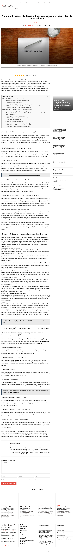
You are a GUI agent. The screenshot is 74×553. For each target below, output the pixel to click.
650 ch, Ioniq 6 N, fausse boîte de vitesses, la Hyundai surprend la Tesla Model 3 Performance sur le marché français (46, 537)
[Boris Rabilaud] (4, 448)
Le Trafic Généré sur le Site (14, 119)
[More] (59, 69)
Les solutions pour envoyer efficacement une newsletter (45, 507)
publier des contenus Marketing (8, 530)
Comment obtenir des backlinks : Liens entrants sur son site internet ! (63, 508)
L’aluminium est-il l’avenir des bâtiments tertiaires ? (63, 529)
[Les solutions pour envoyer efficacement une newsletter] (46, 498)
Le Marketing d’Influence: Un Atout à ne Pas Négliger (20, 124)
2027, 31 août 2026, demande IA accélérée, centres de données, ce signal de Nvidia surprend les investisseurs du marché (62, 104)
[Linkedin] (5, 545)
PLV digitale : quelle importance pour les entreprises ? (25, 508)
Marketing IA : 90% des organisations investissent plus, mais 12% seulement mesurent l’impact (58, 187)
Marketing (37, 23)
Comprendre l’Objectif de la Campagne (17, 116)
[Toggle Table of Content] (47, 97)
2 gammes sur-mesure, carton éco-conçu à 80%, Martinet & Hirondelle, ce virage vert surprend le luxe (59, 163)
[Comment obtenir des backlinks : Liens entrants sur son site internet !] (65, 498)
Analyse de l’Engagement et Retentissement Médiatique (21, 104)
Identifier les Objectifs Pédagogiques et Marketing (17, 100)
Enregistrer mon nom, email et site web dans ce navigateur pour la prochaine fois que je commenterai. (24, 479)
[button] (64, 5)
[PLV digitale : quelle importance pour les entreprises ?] (27, 498)
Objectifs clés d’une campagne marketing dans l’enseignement (17, 109)
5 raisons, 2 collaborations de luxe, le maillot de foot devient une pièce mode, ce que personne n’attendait (59, 171)
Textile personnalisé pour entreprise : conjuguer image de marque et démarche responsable (59, 155)
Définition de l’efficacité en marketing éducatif (13, 98)
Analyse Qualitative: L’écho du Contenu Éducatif (19, 126)
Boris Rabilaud (29, 25)
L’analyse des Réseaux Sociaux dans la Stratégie (19, 123)
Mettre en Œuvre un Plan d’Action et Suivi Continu (19, 107)
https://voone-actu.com (14, 445)
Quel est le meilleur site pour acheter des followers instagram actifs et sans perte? (64, 534)
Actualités (23, 505)
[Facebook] (2, 545)
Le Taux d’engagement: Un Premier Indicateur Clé (19, 117)
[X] (9, 545)
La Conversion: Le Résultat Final (15, 121)
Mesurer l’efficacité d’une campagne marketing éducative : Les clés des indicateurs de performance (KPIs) (25, 113)
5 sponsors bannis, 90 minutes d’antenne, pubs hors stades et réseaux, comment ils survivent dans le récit (59, 131)
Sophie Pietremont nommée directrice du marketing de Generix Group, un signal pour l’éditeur (59, 147)
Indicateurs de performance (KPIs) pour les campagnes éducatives (18, 111)
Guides (58, 505)
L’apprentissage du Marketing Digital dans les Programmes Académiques (25, 105)
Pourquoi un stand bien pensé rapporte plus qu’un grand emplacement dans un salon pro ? (59, 139)
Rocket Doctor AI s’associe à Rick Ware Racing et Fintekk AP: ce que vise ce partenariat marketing (59, 179)
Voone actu (18, 65)
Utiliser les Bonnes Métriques (15, 102)
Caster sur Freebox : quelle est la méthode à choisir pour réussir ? (64, 538)
